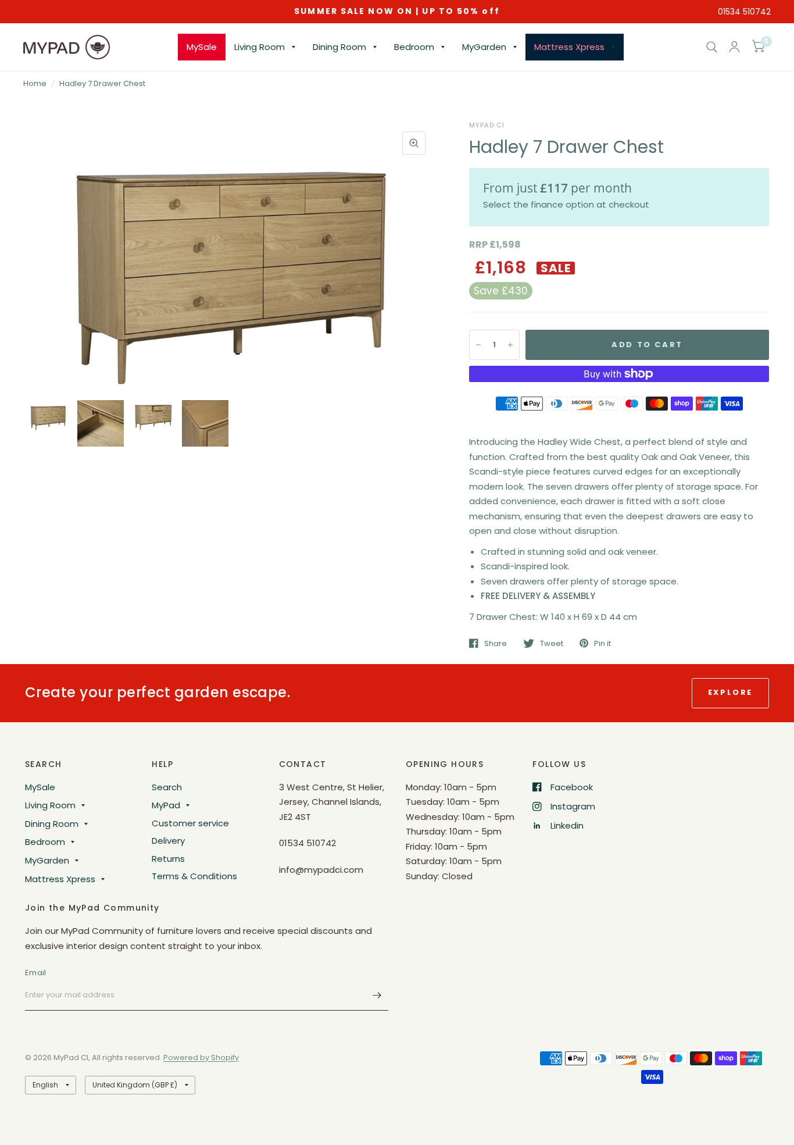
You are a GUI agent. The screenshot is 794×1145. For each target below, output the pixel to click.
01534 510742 (744, 11)
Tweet (551, 643)
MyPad (166, 805)
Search (167, 787)
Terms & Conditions (194, 876)
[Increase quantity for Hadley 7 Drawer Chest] (510, 344)
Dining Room (339, 47)
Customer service (190, 823)
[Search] (711, 47)
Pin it (602, 643)
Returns (168, 858)
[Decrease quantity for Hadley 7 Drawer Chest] (478, 344)
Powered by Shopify (201, 1057)
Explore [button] (730, 692)
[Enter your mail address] (376, 995)
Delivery (168, 840)
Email (35, 972)
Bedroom (414, 47)
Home (35, 83)
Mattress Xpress (569, 47)
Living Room (259, 47)
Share (495, 643)
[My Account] (734, 47)
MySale (202, 47)
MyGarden (484, 47)
